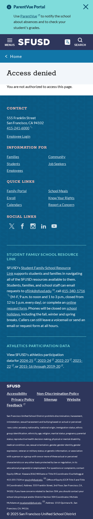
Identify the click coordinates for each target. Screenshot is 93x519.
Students (13, 164)
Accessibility (17, 393)
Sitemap (50, 399)
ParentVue (28, 16)
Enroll (11, 198)
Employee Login (18, 136)
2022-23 (62, 360)
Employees (15, 170)
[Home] (34, 43)
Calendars (14, 205)
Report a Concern (61, 205)
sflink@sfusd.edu (38, 291)
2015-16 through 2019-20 (39, 366)
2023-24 (44, 360)
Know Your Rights (61, 198)
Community (56, 157)
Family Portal (17, 191)
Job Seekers (57, 164)
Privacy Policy (22, 399)
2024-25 (26, 360)
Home (16, 56)
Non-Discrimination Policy (58, 393)
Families (13, 157)
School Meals (58, 191)
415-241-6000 (18, 128)
